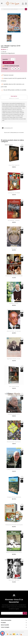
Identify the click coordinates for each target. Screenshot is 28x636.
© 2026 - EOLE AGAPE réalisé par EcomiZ (14, 632)
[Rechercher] (26, 9)
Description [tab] (14, 96)
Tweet (15, 68)
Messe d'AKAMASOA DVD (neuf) (14, 552)
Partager (12, 68)
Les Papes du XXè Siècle (14, 192)
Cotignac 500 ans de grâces (14, 497)
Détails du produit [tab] (14, 98)
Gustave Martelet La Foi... (14, 414)
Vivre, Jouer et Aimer (14, 386)
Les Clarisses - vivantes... (14, 220)
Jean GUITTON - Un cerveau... (14, 331)
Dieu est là (14, 248)
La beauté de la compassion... (14, 469)
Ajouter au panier (8, 62)
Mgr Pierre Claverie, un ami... (14, 358)
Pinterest (19, 68)
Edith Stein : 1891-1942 (14, 580)
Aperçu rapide (22, 149)
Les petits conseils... (14, 303)
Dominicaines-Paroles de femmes (14, 275)
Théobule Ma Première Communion (14, 524)
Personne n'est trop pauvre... (14, 441)
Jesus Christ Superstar (14, 165)
